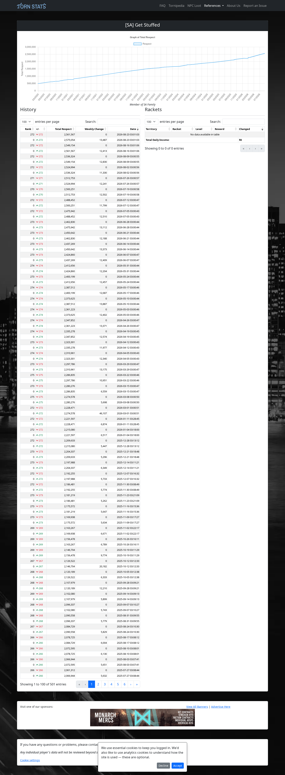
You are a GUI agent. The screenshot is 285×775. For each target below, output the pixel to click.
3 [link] (105, 684)
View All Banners (197, 706)
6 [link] (124, 684)
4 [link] (111, 684)
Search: (90, 121)
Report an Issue (255, 5)
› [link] (130, 684)
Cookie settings (30, 760)
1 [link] (91, 684)
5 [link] (118, 684)
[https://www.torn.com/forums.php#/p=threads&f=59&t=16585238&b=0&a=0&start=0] (142, 717)
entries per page (47, 121)
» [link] (137, 684)
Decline (163, 765)
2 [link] (98, 684)
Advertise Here (220, 706)
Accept (177, 765)
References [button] (212, 5)
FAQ (163, 5)
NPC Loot (194, 5)
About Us (233, 5)
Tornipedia (176, 5)
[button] (33, 129)
